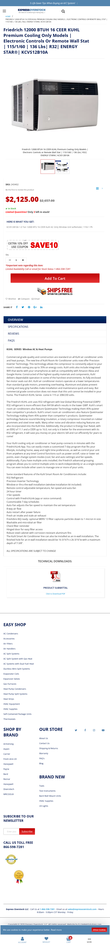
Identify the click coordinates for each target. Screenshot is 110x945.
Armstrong (8, 744)
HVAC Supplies (10, 709)
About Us (43, 738)
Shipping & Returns (48, 748)
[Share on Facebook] (17, 307)
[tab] (55, 319)
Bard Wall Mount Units (50, 795)
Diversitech (8, 789)
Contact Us (44, 743)
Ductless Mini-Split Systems (16, 668)
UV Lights (43, 806)
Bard (5, 774)
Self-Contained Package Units (17, 714)
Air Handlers (9, 648)
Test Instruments (47, 790)
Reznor (6, 779)
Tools (41, 785)
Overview (15, 320)
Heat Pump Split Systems (15, 694)
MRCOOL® (8, 794)
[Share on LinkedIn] (41, 307)
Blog (41, 763)
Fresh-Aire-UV (10, 759)
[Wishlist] (46, 938)
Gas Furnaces (9, 683)
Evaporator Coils (11, 673)
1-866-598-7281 (47, 909)
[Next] (102, 189)
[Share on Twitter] (23, 307)
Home (8, 16)
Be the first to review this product (20, 189)
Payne (6, 769)
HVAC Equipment (11, 704)
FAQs (11, 340)
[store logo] (31, 11)
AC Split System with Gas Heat (17, 658)
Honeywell (8, 764)
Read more (56, 929)
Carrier (6, 754)
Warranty (43, 753)
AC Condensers (10, 633)
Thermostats (9, 719)
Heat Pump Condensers (14, 688)
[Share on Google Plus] (35, 307)
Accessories (9, 638)
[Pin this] (29, 307)
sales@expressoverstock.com (82, 909)
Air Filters (8, 643)
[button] (62, 166)
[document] (55, 930)
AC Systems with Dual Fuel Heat (18, 663)
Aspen (6, 749)
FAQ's (42, 758)
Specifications (18, 327)
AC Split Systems (11, 653)
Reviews (13, 333)
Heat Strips (8, 699)
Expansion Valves (11, 678)
